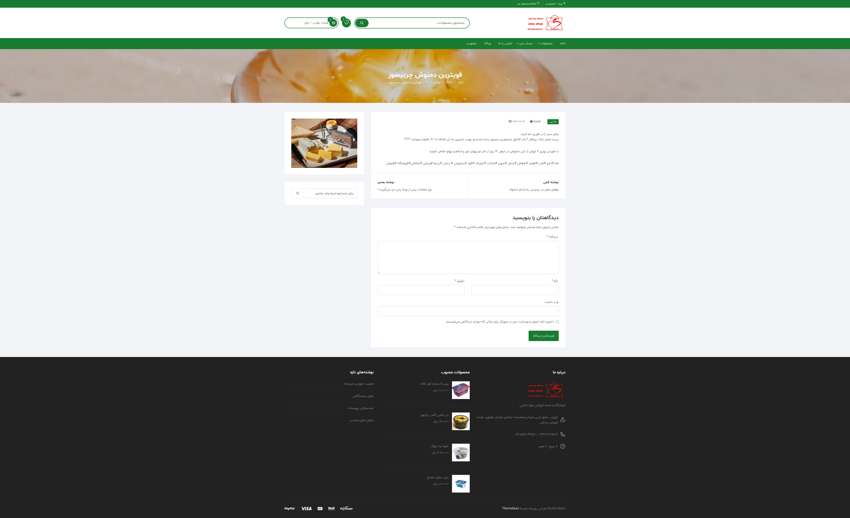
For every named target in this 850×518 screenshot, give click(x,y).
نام (555, 281)
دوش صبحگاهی (363, 396)
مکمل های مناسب (361, 420)
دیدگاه (552, 237)
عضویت (471, 43)
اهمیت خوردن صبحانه (359, 384)
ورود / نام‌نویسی (554, 4)
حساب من (526, 43)
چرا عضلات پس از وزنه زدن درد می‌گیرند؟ (405, 189)
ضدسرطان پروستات (360, 408)
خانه (563, 43)
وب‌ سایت (551, 302)
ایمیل (459, 281)
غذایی (553, 122)
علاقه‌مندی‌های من (527, 4)
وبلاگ (487, 43)
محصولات (546, 43)
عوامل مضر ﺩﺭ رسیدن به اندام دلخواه (534, 189)
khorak (536, 122)
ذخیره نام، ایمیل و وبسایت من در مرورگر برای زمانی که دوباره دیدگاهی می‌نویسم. (500, 321)
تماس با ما (505, 43)
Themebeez (510, 508)
